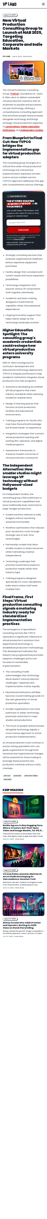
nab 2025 (17, 776)
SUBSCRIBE (23, 230)
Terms (22, 237)
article (7, 776)
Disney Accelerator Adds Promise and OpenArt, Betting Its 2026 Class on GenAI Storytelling (22, 925)
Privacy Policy (19, 239)
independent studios (31, 130)
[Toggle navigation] (43, 4)
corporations (12, 126)
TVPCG (14, 93)
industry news (31, 776)
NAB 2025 (7, 779)
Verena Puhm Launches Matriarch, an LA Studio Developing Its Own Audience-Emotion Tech (22, 876)
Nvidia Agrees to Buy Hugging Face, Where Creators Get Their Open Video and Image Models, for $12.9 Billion (23, 829)
